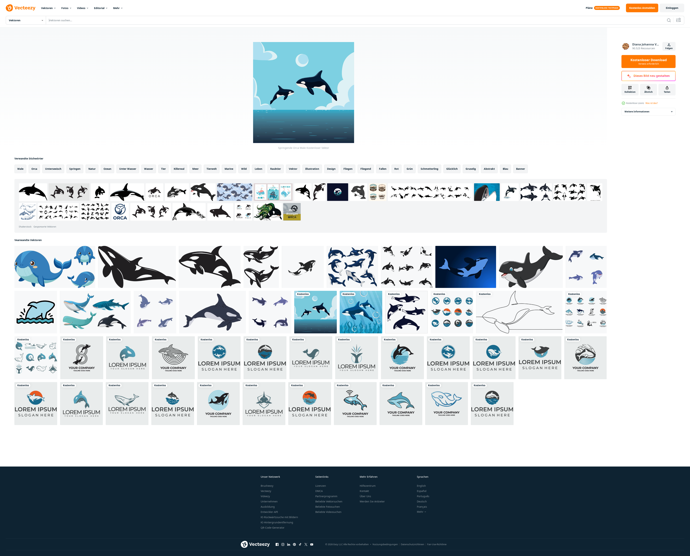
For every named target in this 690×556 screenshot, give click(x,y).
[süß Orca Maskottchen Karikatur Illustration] (531, 267)
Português (423, 496)
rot (396, 168)
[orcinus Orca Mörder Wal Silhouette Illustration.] (210, 267)
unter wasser (127, 168)
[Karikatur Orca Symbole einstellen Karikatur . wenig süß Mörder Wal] (155, 312)
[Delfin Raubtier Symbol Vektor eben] (35, 312)
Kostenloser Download (648, 61)
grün (410, 168)
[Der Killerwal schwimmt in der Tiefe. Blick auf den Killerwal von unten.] (465, 267)
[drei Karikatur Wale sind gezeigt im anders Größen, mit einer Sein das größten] (54, 267)
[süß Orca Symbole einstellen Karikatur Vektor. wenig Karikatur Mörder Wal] (586, 267)
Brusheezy (267, 485)
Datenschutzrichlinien (412, 544)
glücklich (452, 168)
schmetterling (429, 168)
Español (421, 491)
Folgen (669, 48)
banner (520, 168)
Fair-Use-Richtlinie (436, 544)
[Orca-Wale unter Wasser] (361, 312)
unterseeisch (53, 168)
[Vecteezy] (20, 8)
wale (20, 168)
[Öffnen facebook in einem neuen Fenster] (277, 544)
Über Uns (365, 496)
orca (34, 168)
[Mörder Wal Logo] (452, 312)
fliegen (347, 168)
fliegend (365, 168)
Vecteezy (266, 491)
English (421, 485)
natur (92, 168)
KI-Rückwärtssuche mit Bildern (279, 517)
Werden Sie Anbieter (372, 501)
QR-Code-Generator (272, 527)
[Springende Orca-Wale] (315, 312)
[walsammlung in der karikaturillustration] (95, 312)
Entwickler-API (269, 512)
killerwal (179, 168)
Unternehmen (269, 501)
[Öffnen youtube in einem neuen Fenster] (311, 544)
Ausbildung (268, 506)
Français (422, 506)
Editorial (99, 8)
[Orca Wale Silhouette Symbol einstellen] (406, 312)
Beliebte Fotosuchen (327, 506)
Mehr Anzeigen (292, 211)
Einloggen (672, 8)
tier (163, 168)
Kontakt (364, 491)
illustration (312, 168)
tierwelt (212, 168)
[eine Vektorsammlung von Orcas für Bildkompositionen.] (406, 267)
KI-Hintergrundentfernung (277, 522)
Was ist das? (651, 103)
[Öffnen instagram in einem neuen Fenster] (282, 544)
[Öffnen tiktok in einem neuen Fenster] (300, 544)
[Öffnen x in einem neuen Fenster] (306, 544)
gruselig (471, 168)
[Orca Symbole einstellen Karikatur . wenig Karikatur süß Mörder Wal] (270, 312)
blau (505, 168)
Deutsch (422, 501)
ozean (107, 168)
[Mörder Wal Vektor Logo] (81, 357)
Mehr (116, 8)
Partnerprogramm (326, 496)
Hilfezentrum (368, 485)
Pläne (589, 8)
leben (258, 168)
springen (74, 168)
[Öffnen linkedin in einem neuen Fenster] (288, 544)
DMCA (319, 491)
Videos (81, 8)
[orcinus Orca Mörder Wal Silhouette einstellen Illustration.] (261, 267)
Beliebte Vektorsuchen (328, 501)
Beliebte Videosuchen (328, 512)
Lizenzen (320, 485)
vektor (293, 168)
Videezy (265, 496)
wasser (148, 168)
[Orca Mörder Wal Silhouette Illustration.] (137, 267)
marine (229, 168)
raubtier (275, 168)
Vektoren (47, 8)
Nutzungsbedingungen (385, 544)
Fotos (64, 8)
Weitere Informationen (637, 111)
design (331, 168)
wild (244, 168)
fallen (382, 168)
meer (195, 168)
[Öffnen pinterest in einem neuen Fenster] (294, 544)
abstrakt (489, 168)
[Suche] (669, 20)
